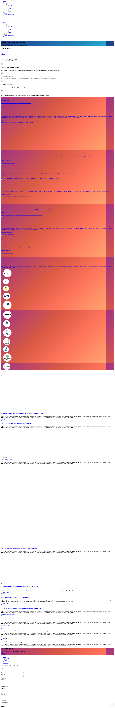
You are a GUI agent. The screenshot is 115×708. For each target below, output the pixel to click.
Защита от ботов (4, 686)
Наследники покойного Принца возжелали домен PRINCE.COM (19, 586)
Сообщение (3, 700)
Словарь (5, 12)
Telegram (36, 50)
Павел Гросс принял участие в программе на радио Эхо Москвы (19, 548)
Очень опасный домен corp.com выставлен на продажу (16, 423)
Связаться (5, 15)
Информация (6, 2)
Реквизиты (5, 663)
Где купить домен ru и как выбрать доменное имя (15, 597)
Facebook (42, 50)
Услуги (4, 1)
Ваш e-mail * (3, 694)
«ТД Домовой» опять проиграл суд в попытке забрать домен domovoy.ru (22, 413)
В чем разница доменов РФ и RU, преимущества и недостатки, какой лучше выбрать (25, 630)
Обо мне (5, 13)
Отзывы (5, 661)
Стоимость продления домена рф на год (12, 619)
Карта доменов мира (7, 459)
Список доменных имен (8, 14)
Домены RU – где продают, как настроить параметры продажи (19, 642)
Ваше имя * (3, 693)
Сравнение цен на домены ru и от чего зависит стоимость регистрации (21, 608)
